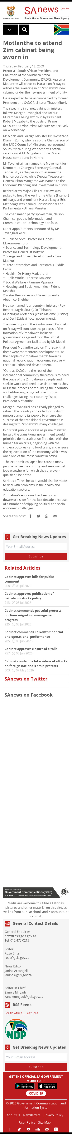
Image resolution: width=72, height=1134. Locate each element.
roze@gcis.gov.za (17, 957)
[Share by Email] (55, 516)
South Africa (13, 1013)
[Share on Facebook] (30, 516)
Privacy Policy (53, 1115)
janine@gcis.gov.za (18, 975)
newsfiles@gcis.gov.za (20, 936)
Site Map (44, 1122)
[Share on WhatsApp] (47, 516)
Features (32, 1013)
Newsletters (32, 1115)
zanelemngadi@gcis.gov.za (24, 996)
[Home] (11, 12)
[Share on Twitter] (39, 516)
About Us (13, 1115)
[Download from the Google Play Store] (25, 1086)
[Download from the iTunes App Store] (47, 1086)
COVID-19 (36, 1093)
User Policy (27, 1122)
